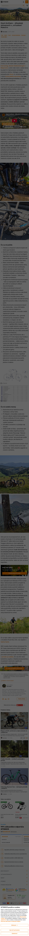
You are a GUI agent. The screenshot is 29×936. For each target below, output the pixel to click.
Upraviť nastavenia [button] (14, 930)
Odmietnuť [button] (14, 933)
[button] (3, 920)
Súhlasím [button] (14, 925)
